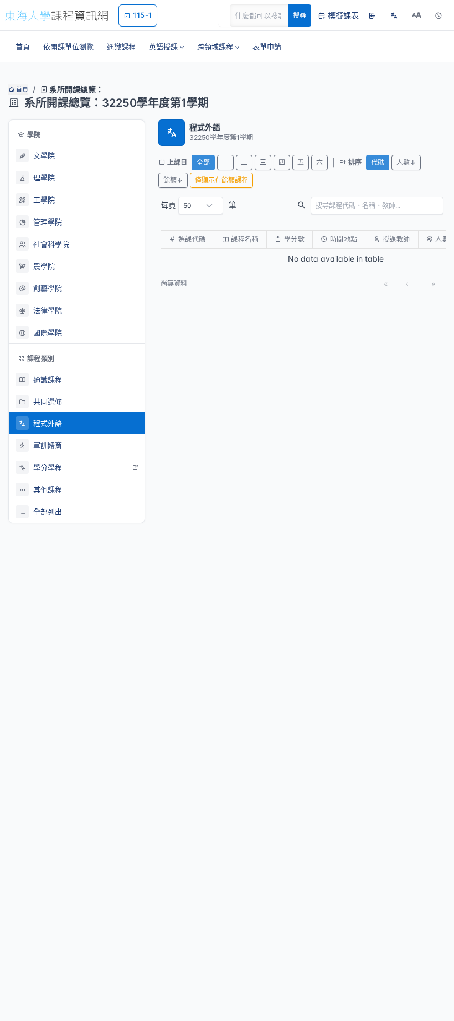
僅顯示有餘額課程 (221, 180)
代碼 (377, 162)
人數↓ (406, 162)
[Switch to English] (394, 15)
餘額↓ (173, 180)
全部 (203, 162)
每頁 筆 (198, 205)
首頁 (21, 89)
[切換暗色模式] (438, 15)
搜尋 (299, 15)
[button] (166, 46)
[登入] (372, 15)
